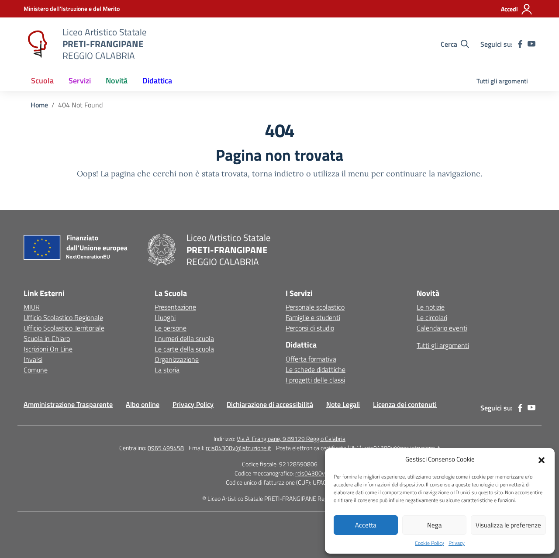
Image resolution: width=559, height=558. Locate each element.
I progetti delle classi (315, 380)
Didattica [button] (157, 80)
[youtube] (531, 44)
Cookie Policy (429, 543)
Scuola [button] (42, 80)
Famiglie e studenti (313, 317)
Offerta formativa (311, 359)
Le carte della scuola (184, 349)
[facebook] (520, 44)
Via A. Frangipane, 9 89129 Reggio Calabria (291, 438)
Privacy (457, 543)
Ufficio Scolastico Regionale (63, 317)
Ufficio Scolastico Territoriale (64, 328)
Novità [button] (117, 80)
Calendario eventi (442, 328)
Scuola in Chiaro (47, 338)
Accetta (365, 525)
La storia (167, 370)
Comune (36, 370)
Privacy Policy (193, 404)
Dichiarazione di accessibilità (270, 404)
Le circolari (432, 317)
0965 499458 (166, 447)
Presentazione (175, 307)
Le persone (170, 328)
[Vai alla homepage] (38, 44)
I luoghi (165, 317)
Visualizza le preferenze (508, 525)
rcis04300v (310, 473)
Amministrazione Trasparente (68, 404)
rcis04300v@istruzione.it (238, 447)
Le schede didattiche (315, 369)
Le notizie (431, 307)
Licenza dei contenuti (405, 404)
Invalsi (33, 359)
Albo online (142, 404)
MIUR (32, 307)
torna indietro (278, 174)
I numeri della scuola (184, 338)
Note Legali (343, 404)
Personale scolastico (315, 307)
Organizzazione (177, 359)
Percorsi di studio (310, 328)
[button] (541, 459)
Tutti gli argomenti (502, 81)
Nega (434, 525)
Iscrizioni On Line (48, 349)
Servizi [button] (80, 80)
